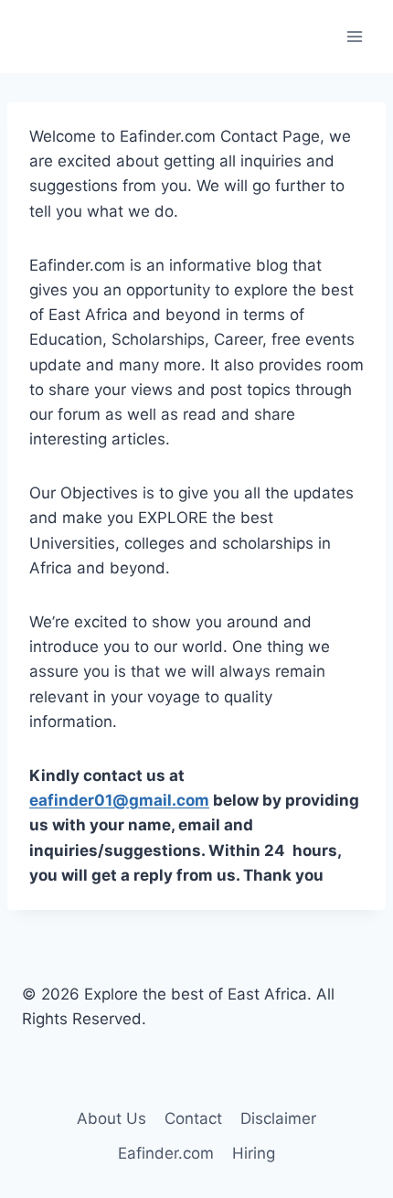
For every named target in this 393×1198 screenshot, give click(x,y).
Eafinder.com (166, 1153)
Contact (193, 1118)
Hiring (253, 1153)
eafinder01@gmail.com (119, 800)
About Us (111, 1118)
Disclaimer (278, 1118)
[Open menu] (354, 36)
